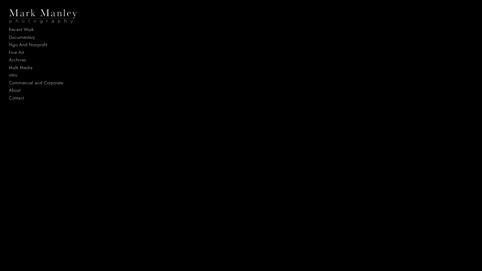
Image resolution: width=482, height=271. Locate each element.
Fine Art (16, 52)
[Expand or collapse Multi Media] (37, 68)
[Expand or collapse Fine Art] (28, 52)
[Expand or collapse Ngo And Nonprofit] (52, 45)
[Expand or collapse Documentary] (39, 37)
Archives (17, 59)
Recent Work (21, 29)
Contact (16, 98)
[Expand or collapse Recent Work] (38, 29)
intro (13, 75)
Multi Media (20, 67)
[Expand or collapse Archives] (30, 60)
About (14, 90)
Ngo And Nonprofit (28, 44)
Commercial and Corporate (36, 82)
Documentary (22, 37)
